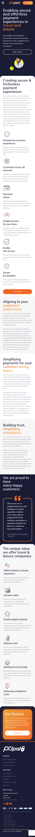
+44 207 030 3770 (9, 800)
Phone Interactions (9, 762)
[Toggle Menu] (3, 2)
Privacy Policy (7, 817)
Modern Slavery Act (9, 820)
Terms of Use (7, 818)
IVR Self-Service (8, 765)
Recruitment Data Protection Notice (14, 826)
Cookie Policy (7, 815)
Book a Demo (17, 52)
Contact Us (28, 3)
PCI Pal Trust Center (10, 782)
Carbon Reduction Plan (10, 822)
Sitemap (6, 785)
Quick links (7, 770)
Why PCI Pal (7, 773)
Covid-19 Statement (9, 824)
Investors (6, 779)
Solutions (6, 756)
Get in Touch (17, 291)
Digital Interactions (9, 759)
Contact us (17, 733)
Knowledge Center (9, 776)
